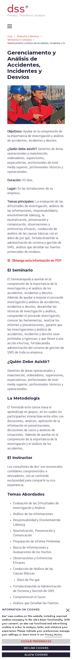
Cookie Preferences (36, 641)
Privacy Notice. (53, 635)
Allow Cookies (36, 655)
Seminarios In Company (19, 40)
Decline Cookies (36, 648)
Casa (9, 36)
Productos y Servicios (28, 36)
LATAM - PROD (36, 10)
